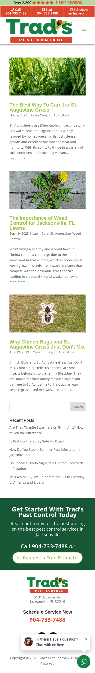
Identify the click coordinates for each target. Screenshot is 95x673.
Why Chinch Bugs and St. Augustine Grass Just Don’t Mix (47, 344)
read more (17, 158)
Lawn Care (39, 115)
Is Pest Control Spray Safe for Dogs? (36, 441)
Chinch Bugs (42, 352)
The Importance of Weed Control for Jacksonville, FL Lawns (42, 223)
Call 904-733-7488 (44, 546)
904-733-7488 (47, 619)
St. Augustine (59, 115)
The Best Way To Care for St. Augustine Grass (43, 107)
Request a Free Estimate (50, 558)
